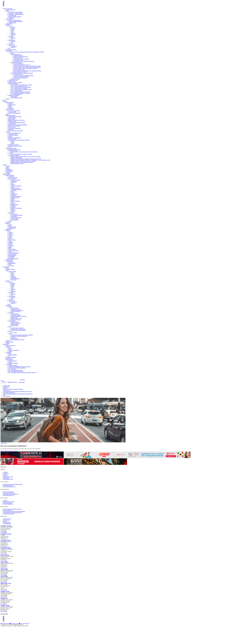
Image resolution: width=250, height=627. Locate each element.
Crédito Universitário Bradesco (14, 20)
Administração (14, 181)
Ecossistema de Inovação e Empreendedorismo (12, 484)
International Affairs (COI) (8, 495)
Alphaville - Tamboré (12, 150)
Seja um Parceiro (28, 391)
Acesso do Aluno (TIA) (10, 9)
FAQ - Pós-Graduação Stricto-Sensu (15, 371)
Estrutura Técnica (12, 104)
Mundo (9, 248)
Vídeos (9, 264)
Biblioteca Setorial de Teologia (17, 163)
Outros (9, 333)
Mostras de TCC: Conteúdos (14, 125)
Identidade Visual (6, 623)
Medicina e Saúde (14, 204)
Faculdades (10, 242)
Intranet (7, 268)
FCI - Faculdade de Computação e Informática (20, 93)
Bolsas (7, 10)
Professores (8, 305)
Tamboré (13, 28)
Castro (12, 32)
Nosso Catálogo (11, 178)
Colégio (7, 167)
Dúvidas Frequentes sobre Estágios (21, 56)
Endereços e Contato (15, 79)
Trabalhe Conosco (9, 342)
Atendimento (5, 344)
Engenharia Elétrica (15, 197)
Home (12, 53)
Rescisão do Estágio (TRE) (19, 69)
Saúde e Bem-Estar (12, 255)
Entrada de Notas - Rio (15, 319)
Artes (12, 183)
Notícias (7, 114)
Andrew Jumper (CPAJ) (8, 476)
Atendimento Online (12, 360)
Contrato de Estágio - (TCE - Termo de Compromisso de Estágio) (27, 66)
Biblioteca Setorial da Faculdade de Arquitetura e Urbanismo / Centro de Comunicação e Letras (30, 160)
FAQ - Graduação (12, 369)
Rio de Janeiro (14, 46)
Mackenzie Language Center (9, 492)
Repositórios (10, 129)
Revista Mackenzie (12, 226)
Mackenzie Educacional (8, 485)
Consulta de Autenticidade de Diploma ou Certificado (19, 366)
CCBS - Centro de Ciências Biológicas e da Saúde (21, 84)
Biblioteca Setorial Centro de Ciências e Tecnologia (21, 154)
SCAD (12, 142)
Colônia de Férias (12, 271)
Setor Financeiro (9, 359)
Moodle (7, 25)
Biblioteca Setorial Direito (16, 157)
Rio (9, 356)
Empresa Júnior (14, 96)
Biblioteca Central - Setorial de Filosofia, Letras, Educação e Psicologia (25, 156)
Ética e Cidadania (12, 239)
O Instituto (5, 472)
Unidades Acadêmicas (12, 83)
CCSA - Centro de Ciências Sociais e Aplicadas (21, 87)
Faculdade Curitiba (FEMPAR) (14, 16)
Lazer (7, 270)
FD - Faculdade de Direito (16, 94)
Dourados (13, 33)
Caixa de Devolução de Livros (14, 133)
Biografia (13, 184)
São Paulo (13, 27)
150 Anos (8, 165)
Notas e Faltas (14, 332)
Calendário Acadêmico (13, 80)
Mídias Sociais (9, 229)
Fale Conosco (11, 265)
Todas (9, 231)
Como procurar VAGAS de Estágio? (21, 59)
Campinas (10, 152)
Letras (12, 202)
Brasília (12, 29)
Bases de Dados (11, 118)
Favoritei (10, 244)
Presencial (13, 37)
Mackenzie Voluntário (7, 502)
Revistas (10, 221)
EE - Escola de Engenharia (16, 90)
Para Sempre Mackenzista (11, 49)
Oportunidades (6, 386)
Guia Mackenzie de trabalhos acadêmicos (16, 122)
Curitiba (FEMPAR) (12, 354)
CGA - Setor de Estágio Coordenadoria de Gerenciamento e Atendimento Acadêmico (25, 52)
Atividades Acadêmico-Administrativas (19, 336)
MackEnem (13, 34)
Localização (13, 277)
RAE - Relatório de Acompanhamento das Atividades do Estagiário (27, 70)
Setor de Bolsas (9, 358)
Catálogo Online (9, 109)
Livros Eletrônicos (12, 123)
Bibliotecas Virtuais (12, 121)
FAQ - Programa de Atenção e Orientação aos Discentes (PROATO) (22, 372)
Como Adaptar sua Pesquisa (16, 215)
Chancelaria (10, 235)
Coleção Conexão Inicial (16, 217)
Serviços (7, 131)
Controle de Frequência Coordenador (18, 316)
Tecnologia (13, 210)
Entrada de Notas (14, 307)
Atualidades (10, 232)
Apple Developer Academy (8, 513)
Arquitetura (13, 182)
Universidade (8, 50)
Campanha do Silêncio (13, 134)
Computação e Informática (16, 189)
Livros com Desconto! (13, 177)
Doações (10, 136)
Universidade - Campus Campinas (15, 13)
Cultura (9, 236)
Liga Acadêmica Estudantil (16, 97)
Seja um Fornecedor (25, 623)
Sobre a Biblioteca (9, 102)
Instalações (13, 276)
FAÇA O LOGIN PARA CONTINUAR (9, 450)
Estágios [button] (5, 388)
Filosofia (13, 198)
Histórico (10, 106)
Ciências (12, 187)
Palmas (12, 30)
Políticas (10, 107)
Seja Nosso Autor (14, 219)
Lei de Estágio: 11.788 (18, 60)
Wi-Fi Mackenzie (14, 338)
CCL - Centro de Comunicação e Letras (19, 86)
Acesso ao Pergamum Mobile (14, 113)
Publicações (10, 212)
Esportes (10, 238)
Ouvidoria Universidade (11, 357)
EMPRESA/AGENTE (12, 382)
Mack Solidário (9, 23)
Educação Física (14, 194)
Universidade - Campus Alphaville (15, 12)
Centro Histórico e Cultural (8, 501)
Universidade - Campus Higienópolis (16, 14)
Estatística (10, 103)
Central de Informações (10, 345)
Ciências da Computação (16, 185)
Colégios (10, 26)
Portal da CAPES (12, 127)
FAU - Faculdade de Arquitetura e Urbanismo (20, 91)
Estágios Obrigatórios (18, 389)
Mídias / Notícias (6, 174)
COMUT (13, 141)
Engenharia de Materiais (16, 196)
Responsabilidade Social (13, 258)
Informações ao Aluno (15, 54)
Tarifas (12, 275)
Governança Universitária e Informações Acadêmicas (22, 334)
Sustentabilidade (11, 256)
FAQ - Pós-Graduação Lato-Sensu (15, 370)
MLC (9, 48)
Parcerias (10, 251)
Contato (10, 224)
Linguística (13, 203)
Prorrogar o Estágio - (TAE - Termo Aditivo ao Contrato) (25, 68)
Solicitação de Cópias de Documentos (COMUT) (18, 140)
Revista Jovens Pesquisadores (14, 128)
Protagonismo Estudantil (13, 95)
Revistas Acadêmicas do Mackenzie (15, 130)
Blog (4, 100)
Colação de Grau (11, 81)
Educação (13, 192)
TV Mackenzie (9, 261)
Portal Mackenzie (6, 396)
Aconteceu (8, 172)
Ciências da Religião (15, 188)
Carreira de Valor (6, 385)
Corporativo (10, 43)
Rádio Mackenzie (9, 259)
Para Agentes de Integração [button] (8, 392)
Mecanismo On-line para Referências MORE (17, 124)
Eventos (4, 164)
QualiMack (8, 340)
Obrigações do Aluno (18, 57)
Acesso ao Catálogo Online (14, 110)
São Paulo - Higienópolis (13, 155)
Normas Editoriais (14, 218)
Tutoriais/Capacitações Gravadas (15, 145)
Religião (12, 209)
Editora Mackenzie (9, 175)
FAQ (4, 395)
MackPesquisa (6, 478)
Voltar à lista (4, 443)
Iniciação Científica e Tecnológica (15, 82)
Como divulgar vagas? (18, 74)
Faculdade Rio (11, 17)
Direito (12, 191)
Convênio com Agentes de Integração (21, 76)
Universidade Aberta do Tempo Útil (10, 494)
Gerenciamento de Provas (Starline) (18, 330)
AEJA (12, 35)
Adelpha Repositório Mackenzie (15, 116)
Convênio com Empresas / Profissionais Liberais (23, 75)
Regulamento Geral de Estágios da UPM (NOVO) (24, 61)
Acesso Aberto (14, 214)
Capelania (5, 500)
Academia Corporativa (10, 269)
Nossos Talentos (11, 249)
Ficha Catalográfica (12, 138)
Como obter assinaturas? (19, 63)
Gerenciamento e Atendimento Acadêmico (17, 367)
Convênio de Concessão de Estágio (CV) (22, 64)
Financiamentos (9, 19)
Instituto (7, 168)
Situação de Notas (14, 325)
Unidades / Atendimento (11, 148)
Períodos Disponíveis (15, 278)
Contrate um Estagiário (8, 391)
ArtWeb (12, 143)
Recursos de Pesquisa (10, 115)
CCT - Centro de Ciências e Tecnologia (19, 88)
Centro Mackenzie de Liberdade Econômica (12, 509)
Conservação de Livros (13, 135)
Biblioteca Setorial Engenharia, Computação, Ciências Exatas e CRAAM (26, 158)
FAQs (9, 147)
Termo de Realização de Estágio (20, 71)
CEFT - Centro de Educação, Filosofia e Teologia (21, 89)
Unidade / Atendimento (13, 363)
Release (10, 225)
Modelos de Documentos (16, 62)
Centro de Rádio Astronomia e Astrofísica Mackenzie (14, 511)
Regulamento (11, 108)
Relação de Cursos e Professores (20, 77)
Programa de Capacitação (13, 144)
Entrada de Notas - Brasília (16, 318)
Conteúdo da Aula (14, 313)
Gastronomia (11, 245)
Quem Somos (11, 176)
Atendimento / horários (18, 55)
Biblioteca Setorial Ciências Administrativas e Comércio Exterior (24, 151)
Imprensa (8, 223)
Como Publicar (14, 216)
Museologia (13, 205)
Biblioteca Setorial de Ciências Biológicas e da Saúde (22, 162)
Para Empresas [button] (6, 390)
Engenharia (13, 195)
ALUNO (4, 382)
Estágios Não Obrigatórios (8, 389)
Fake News (8, 222)
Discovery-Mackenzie (7, 510)
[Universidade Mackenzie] (10, 379)
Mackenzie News (11, 228)
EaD (12, 39)
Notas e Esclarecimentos (13, 250)
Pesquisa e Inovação (12, 253)
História (12, 199)
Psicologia (13, 206)
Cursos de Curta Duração (8, 491)
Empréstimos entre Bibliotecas (14, 137)
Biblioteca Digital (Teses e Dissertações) (16, 120)
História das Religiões (15, 201)
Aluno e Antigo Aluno (7, 8)
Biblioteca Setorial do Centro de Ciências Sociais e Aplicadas (23, 161)
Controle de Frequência (16, 311)
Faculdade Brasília (12, 15)
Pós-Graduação (11, 40)
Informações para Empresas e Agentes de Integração (21, 73)
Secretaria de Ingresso (15, 309)
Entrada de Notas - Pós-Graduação (18, 329)
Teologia (13, 211)
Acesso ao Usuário (12, 111)
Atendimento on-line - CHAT (14, 149)
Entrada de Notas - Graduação (17, 327)
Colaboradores (6, 266)
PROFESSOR (21, 382)
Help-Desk (13, 337)
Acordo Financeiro (12, 22)
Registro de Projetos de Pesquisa (17, 339)
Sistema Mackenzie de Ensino (17, 310)
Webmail (7, 98)
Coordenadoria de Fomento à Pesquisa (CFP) (12, 512)
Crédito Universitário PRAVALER (15, 21)
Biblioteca (5, 101)
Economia (10, 237)
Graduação (10, 36)
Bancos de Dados (12, 117)
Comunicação (14, 190)
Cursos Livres (11, 44)
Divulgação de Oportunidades (19, 391)
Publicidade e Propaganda (16, 208)
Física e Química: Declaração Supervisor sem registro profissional (27, 67)
